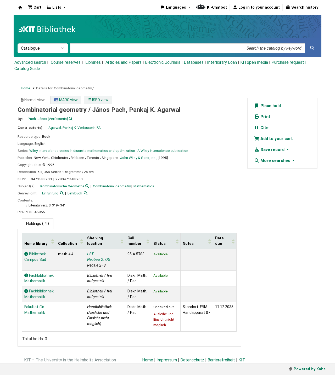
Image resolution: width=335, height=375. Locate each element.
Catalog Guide (27, 68)
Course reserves (66, 62)
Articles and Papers (123, 62)
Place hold (270, 105)
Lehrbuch (75, 193)
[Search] (312, 48)
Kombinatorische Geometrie (62, 186)
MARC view (68, 100)
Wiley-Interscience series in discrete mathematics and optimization (82, 150)
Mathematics (143, 186)
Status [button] (159, 243)
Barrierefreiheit (221, 359)
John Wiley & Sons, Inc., (138, 157)
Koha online (20, 7)
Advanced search (30, 62)
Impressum (167, 359)
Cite (264, 127)
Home (25, 88)
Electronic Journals (162, 62)
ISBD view (99, 100)
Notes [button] (188, 243)
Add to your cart (276, 138)
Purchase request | (288, 62)
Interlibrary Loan (222, 62)
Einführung (50, 193)
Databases (194, 62)
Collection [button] (67, 243)
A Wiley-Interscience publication (162, 150)
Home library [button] (35, 243)
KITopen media (254, 62)
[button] (34, 8)
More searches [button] (275, 160)
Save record (272, 149)
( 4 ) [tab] (37, 223)
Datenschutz (192, 359)
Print (264, 116)
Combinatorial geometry (112, 186)
